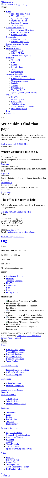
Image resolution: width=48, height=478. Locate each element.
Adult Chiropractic (18, 39)
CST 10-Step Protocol (20, 32)
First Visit (15, 97)
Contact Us (10, 113)
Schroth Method (17, 53)
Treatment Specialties (14, 74)
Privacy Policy (12, 292)
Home (8, 11)
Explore (5, 173)
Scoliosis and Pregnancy (21, 55)
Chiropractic (11, 37)
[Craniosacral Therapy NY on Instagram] (5, 242)
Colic (13, 62)
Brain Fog (15, 83)
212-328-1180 (13, 230)
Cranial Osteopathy (19, 35)
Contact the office (24, 212)
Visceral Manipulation (20, 16)
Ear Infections (17, 67)
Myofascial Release (19, 21)
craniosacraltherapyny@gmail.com (21, 232)
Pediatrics (10, 58)
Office (8, 95)
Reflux (14, 65)
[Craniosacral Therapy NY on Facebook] (2, 242)
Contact (9, 290)
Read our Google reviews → (12, 236)
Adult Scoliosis (17, 51)
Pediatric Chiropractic (20, 41)
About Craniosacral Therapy (22, 106)
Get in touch (7, 192)
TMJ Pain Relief (18, 90)
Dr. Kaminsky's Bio (19, 109)
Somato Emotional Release (17, 44)
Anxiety (14, 85)
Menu (4, 7)
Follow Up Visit (17, 99)
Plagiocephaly (17, 72)
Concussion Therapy (19, 81)
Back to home (6, 144)
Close (4, 343)
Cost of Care (16, 102)
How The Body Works (20, 14)
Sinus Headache (17, 88)
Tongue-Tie (16, 60)
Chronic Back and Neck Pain (23, 78)
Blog (8, 111)
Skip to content (7, 2)
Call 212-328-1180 (20, 144)
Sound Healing (17, 25)
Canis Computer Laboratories (29, 335)
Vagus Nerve (11, 46)
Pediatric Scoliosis (13, 48)
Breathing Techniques (20, 23)
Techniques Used (18, 104)
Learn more (6, 183)
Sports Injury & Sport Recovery (24, 92)
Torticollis (15, 69)
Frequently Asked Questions (22, 30)
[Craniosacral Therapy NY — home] (14, 4)
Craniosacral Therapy (15, 28)
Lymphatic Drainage (19, 18)
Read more (6, 164)
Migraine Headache (19, 76)
